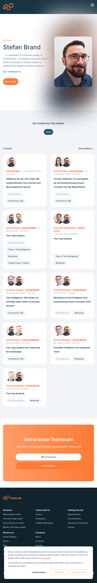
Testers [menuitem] (38, 514)
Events (48, 132)
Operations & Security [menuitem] (78, 523)
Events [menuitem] (6, 541)
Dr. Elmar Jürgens (15, 290)
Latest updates (48, 466)
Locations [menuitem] (39, 541)
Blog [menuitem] (5, 545)
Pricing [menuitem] (71, 527)
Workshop (12, 256)
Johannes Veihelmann (65, 228)
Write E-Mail (10, 81)
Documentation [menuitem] (74, 519)
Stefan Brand (12, 171)
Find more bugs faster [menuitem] (13, 519)
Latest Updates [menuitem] (10, 537)
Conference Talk (15, 201)
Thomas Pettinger (30, 340)
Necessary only (79, 572)
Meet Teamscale (48, 457)
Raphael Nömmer (62, 290)
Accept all (59, 572)
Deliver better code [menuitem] (11, 514)
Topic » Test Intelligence (19, 249)
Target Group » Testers (18, 263)
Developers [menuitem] (40, 519)
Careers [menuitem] (39, 545)
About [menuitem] (38, 537)
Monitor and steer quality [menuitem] (14, 527)
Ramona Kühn (60, 171)
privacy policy (45, 558)
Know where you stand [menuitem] (13, 523)
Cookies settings (38, 572)
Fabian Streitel (28, 228)
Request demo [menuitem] (74, 514)
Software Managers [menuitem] (44, 523)
